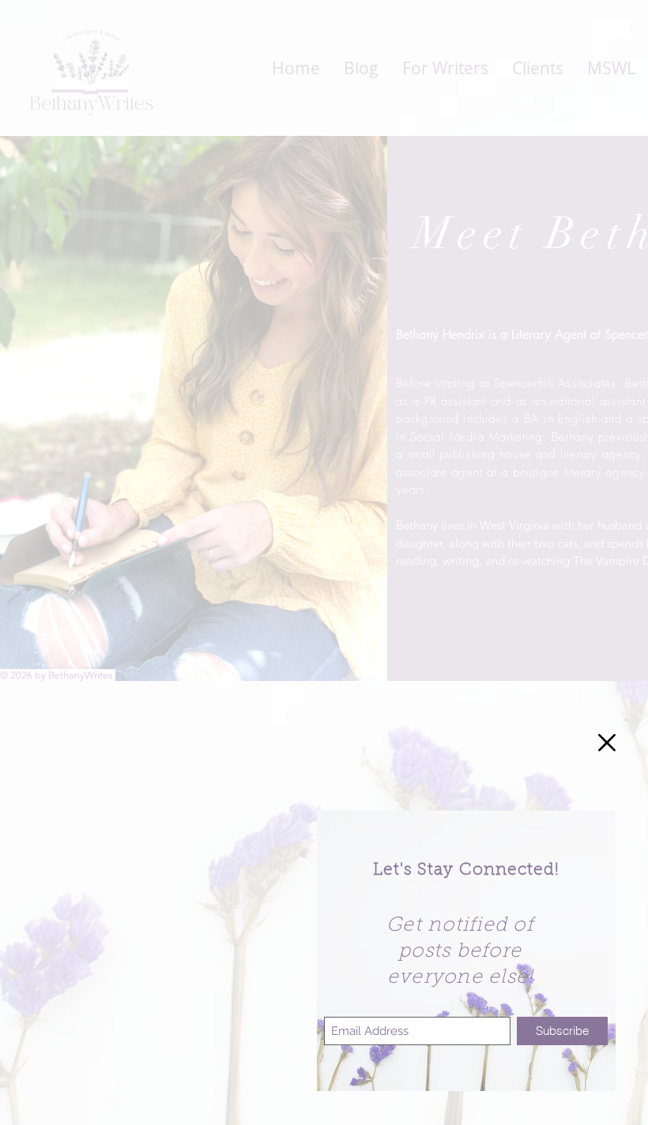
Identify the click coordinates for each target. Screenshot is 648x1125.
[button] (607, 742)
